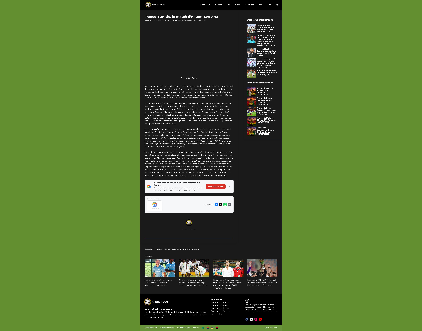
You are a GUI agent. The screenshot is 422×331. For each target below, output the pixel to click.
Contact (196, 328)
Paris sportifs (265, 5)
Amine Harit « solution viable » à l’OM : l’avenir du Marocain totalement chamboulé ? (158, 282)
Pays (228, 5)
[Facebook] (246, 319)
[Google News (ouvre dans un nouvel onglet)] (154, 205)
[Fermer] (229, 186)
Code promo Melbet (220, 302)
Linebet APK (216, 314)
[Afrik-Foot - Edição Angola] (217, 328)
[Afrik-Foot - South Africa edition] (207, 328)
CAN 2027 (218, 5)
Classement (249, 5)
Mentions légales (183, 328)
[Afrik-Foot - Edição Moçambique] (212, 328)
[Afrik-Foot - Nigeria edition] (203, 328)
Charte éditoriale (167, 328)
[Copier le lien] (229, 205)
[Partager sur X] (220, 205)
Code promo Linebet (220, 308)
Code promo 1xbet (219, 305)
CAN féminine (205, 5)
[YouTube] (260, 319)
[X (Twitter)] (251, 319)
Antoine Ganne (175, 20)
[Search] (277, 5)
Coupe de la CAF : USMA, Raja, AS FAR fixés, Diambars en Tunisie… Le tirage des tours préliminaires (262, 282)
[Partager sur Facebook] (216, 205)
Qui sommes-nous (151, 328)
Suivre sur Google (215, 186)
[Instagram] (255, 319)
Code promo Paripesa (220, 311)
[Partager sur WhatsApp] (225, 205)
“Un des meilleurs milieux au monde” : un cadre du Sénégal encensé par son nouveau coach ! (193, 282)
